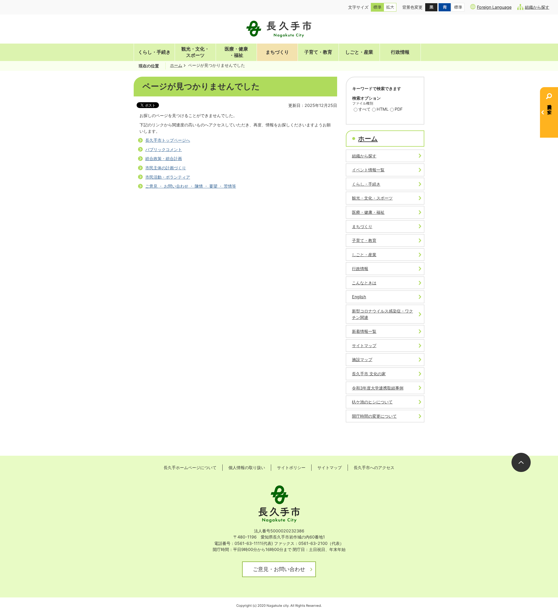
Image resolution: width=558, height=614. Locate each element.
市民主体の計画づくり (165, 167)
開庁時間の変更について (374, 416)
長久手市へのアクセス (374, 467)
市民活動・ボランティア (167, 177)
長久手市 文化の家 (369, 373)
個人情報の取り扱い (246, 467)
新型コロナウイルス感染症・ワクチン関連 (382, 314)
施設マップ (362, 359)
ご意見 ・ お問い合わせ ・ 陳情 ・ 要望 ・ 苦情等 (190, 186)
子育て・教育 (318, 52)
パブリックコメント (163, 149)
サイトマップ (364, 345)
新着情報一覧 (364, 331)
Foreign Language (494, 7)
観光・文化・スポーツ (195, 52)
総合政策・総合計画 (163, 158)
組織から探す (537, 7)
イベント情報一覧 (368, 169)
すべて (364, 109)
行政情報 (400, 52)
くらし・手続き (154, 52)
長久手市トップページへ (167, 140)
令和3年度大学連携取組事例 (377, 387)
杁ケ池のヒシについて (372, 401)
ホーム (176, 65)
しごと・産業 (359, 52)
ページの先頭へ (521, 462)
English (359, 296)
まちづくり (277, 52)
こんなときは (364, 282)
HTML (383, 109)
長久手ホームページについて (190, 467)
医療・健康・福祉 (236, 52)
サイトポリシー (291, 467)
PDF (399, 109)
